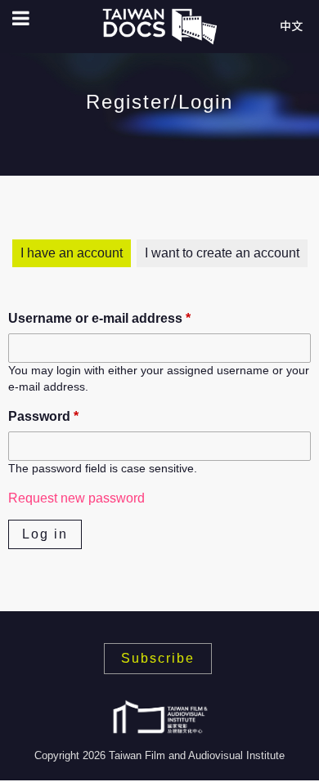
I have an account (71, 253)
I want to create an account (222, 253)
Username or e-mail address (99, 318)
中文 (291, 26)
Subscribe (158, 658)
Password (43, 416)
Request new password (76, 498)
